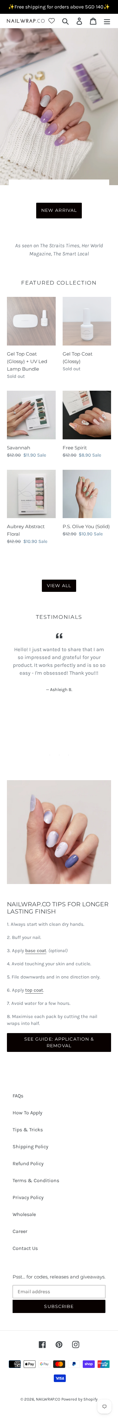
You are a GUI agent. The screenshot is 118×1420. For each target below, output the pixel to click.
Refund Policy (28, 1163)
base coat (35, 950)
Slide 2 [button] (59, 755)
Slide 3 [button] (68, 755)
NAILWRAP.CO (48, 1399)
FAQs (18, 1096)
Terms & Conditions (36, 1180)
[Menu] (107, 21)
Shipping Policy (30, 1146)
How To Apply (27, 1113)
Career (20, 1231)
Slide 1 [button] (50, 755)
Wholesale (24, 1214)
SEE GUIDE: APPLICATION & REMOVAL (59, 1042)
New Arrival (59, 210)
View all (59, 585)
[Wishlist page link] (51, 21)
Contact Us (25, 1248)
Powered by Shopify (79, 1399)
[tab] (50, 755)
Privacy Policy (28, 1197)
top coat (34, 990)
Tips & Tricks (28, 1130)
